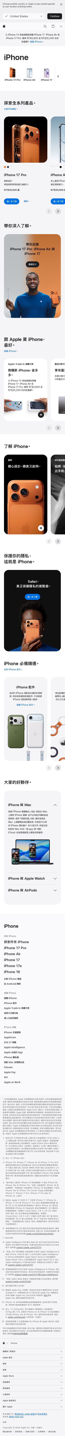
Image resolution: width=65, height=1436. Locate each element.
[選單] (61, 26)
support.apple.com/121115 (28, 1248)
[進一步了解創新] (25, 494)
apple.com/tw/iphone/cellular (40, 1234)
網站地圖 (52, 1432)
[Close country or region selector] (61, 4)
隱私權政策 (7, 1432)
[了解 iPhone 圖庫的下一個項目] (58, 541)
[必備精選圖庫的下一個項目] (58, 768)
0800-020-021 (16, 1417)
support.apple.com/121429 (18, 1282)
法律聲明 (41, 1432)
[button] (23, 16)
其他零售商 (42, 1414)
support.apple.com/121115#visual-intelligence (36, 1275)
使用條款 (18, 1432)
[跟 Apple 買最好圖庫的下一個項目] (58, 428)
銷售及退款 (30, 1432)
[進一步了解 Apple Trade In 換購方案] (25, 390)
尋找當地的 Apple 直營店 (25, 1414)
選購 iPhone (36, 42)
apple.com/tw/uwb (16, 1317)
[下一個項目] (58, 76)
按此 (46, 1295)
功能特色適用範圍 (20, 1334)
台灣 (4, 1422)
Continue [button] (54, 16)
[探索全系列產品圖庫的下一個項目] (58, 211)
